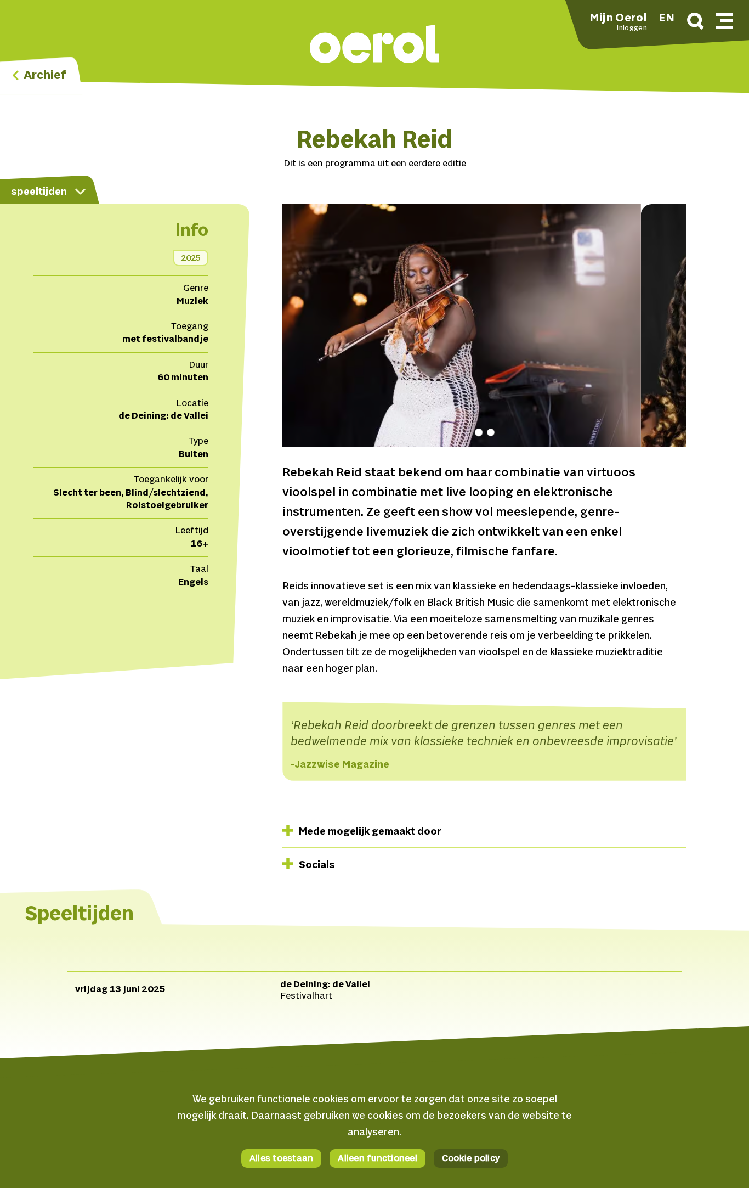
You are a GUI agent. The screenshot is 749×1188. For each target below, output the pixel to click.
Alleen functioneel (377, 1159)
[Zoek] (695, 23)
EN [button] (666, 19)
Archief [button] (43, 75)
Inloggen (631, 28)
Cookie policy (471, 1159)
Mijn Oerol (618, 19)
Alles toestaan (281, 1159)
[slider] (484, 333)
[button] (374, 45)
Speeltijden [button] (39, 192)
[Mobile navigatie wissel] (724, 19)
